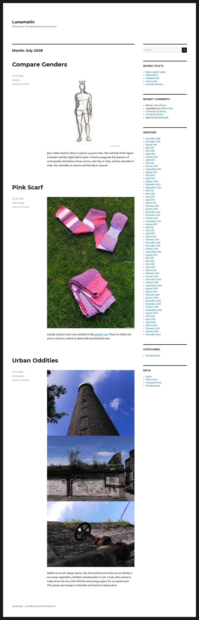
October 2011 (152, 218)
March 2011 (151, 236)
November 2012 (153, 184)
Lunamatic (23, 21)
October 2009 (152, 282)
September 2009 (154, 285)
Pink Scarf (27, 187)
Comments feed (153, 382)
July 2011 (150, 227)
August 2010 (151, 255)
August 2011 (151, 224)
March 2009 (151, 291)
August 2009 (152, 288)
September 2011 (153, 221)
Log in (149, 376)
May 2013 (150, 175)
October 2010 (152, 249)
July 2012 (150, 190)
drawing (16, 80)
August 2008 (152, 313)
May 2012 (150, 197)
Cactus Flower (159, 105)
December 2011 (153, 212)
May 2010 (150, 264)
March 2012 (151, 203)
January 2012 (152, 209)
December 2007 (153, 334)
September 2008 (154, 310)
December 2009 (153, 279)
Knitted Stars (152, 75)
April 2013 (150, 178)
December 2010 (153, 242)
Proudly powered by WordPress (40, 606)
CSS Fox (159, 114)
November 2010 (153, 246)
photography (18, 376)
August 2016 (151, 144)
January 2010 (152, 276)
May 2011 (150, 230)
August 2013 (151, 172)
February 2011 (152, 239)
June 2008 (150, 319)
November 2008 (153, 304)
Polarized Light (161, 117)
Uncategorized (153, 355)
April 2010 (150, 267)
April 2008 (151, 322)
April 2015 (150, 160)
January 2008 (152, 331)
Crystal (149, 111)
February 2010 (152, 273)
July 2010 (150, 258)
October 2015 (152, 157)
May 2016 (150, 151)
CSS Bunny (161, 111)
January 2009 (152, 298)
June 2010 (150, 261)
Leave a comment (20, 84)
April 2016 (150, 154)
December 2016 (153, 138)
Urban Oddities (35, 360)
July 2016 (150, 148)
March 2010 (151, 270)
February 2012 (152, 206)
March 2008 (151, 325)
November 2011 (153, 215)
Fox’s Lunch (151, 81)
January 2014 (152, 166)
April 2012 (150, 200)
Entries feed (151, 379)
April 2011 (150, 233)
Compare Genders (39, 64)
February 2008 (153, 328)
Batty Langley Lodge (156, 72)
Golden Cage (166, 108)
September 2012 (153, 187)
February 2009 (153, 295)
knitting (20, 203)
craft (14, 203)
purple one (101, 334)
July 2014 (150, 163)
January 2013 (152, 181)
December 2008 (153, 301)
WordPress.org (153, 386)
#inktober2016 (152, 78)
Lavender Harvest (154, 84)
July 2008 (150, 316)
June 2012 (150, 193)
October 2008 (152, 307)
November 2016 (153, 141)
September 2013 (153, 169)
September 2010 (153, 252)
